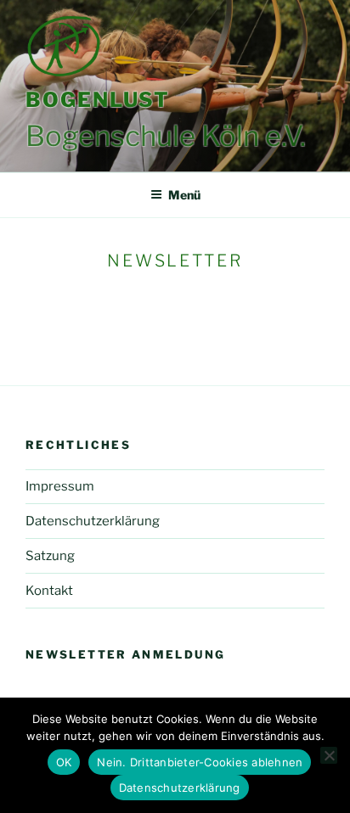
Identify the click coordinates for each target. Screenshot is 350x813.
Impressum (59, 486)
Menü (184, 195)
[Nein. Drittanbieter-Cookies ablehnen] (328, 755)
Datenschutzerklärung (92, 521)
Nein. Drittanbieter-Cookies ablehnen (199, 762)
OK (64, 762)
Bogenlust (97, 99)
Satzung (50, 555)
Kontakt (49, 590)
